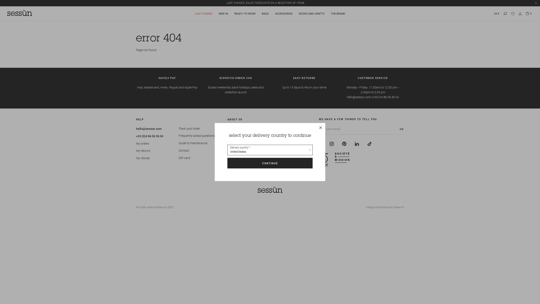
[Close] (320, 127)
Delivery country (239, 147)
